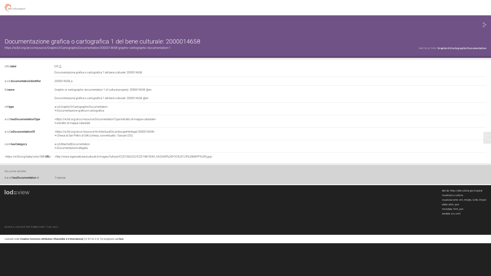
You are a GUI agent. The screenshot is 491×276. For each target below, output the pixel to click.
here (121, 239)
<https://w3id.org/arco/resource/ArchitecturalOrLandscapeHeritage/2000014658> (104, 133)
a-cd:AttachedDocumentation (72, 146)
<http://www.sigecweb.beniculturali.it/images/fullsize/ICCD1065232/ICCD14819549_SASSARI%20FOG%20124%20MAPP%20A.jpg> (133, 156)
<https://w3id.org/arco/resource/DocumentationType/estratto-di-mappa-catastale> (105, 121)
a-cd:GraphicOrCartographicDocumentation (81, 108)
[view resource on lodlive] (484, 24)
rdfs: (10, 66)
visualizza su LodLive (452, 195)
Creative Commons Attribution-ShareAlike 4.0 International (51, 239)
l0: (9, 89)
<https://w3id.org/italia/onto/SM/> (28, 156)
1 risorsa (59, 177)
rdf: (9, 106)
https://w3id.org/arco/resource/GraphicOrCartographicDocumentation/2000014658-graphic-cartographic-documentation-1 (88, 48)
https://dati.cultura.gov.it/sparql (466, 190)
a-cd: (23, 81)
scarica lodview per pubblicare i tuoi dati (31, 227)
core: (16, 144)
